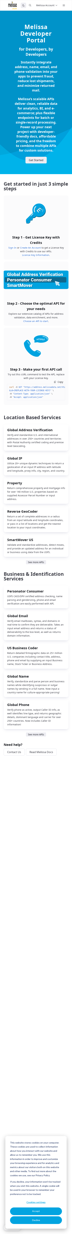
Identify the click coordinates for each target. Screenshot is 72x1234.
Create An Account (30, 247)
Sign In (12, 247)
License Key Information (35, 255)
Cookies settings (36, 1202)
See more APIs (36, 562)
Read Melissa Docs (41, 752)
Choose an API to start (35, 321)
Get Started (36, 160)
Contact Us (14, 752)
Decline (36, 1220)
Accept (36, 1211)
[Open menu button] (63, 5)
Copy (60, 381)
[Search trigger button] (30, 5)
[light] (23, 5)
